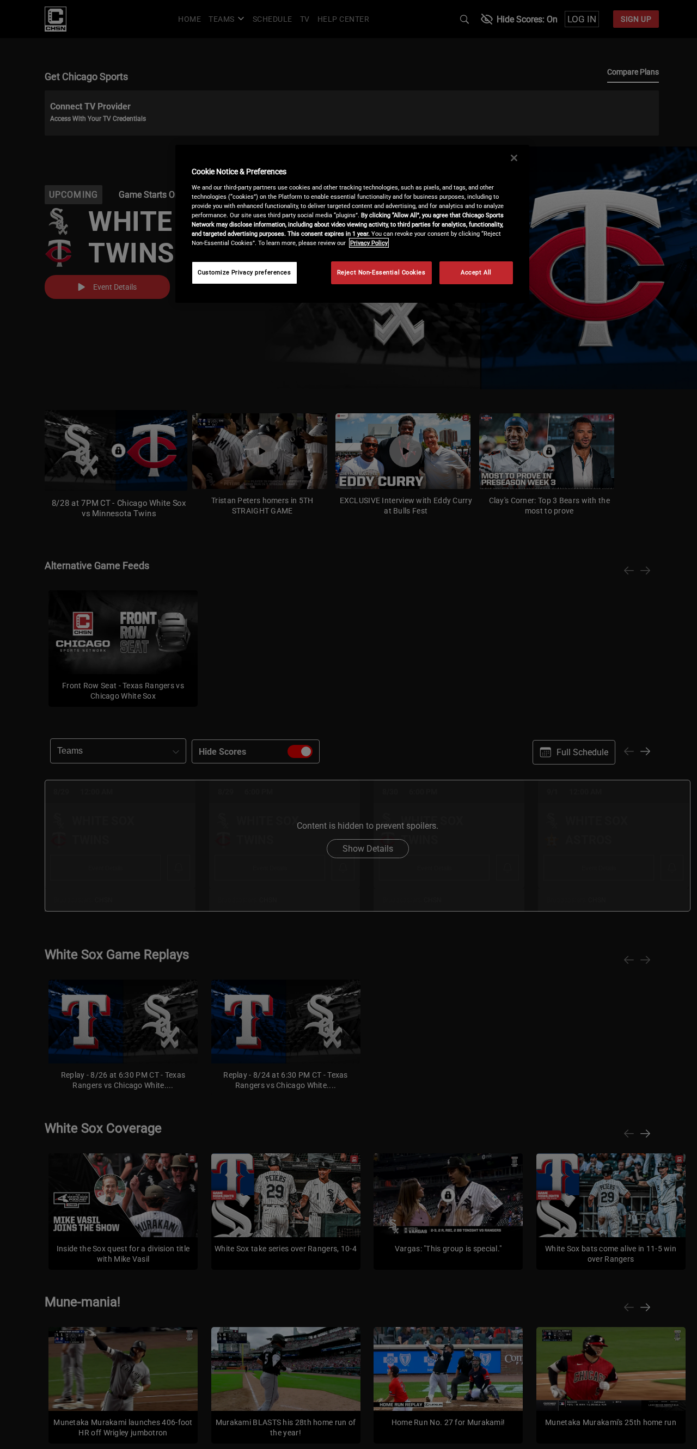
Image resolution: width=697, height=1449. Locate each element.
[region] (352, 224)
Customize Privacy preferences (244, 272)
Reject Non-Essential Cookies (381, 272)
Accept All (476, 272)
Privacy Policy (369, 243)
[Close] (514, 158)
